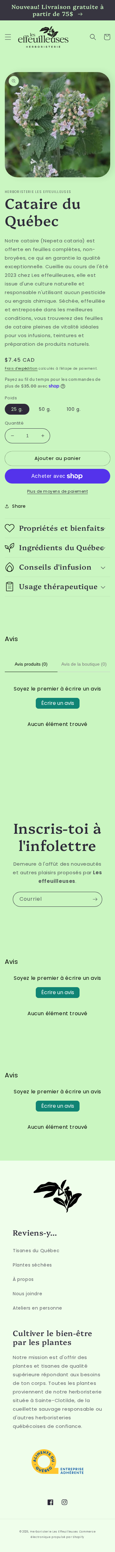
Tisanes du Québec (36, 1250)
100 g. (74, 409)
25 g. (17, 409)
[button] (8, 37)
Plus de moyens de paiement (57, 491)
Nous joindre (27, 1293)
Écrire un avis (57, 703)
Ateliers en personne (37, 1308)
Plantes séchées (32, 1265)
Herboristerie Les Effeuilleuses (54, 1532)
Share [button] (19, 506)
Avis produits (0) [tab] (31, 664)
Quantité (14, 423)
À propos (23, 1279)
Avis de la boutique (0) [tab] (84, 664)
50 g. (45, 409)
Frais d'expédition (21, 368)
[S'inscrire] (95, 899)
